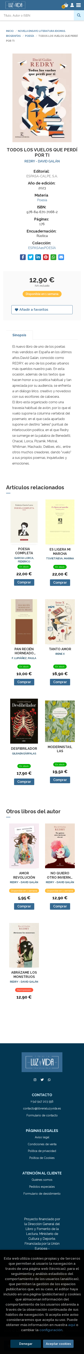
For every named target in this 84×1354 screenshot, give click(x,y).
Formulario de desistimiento (42, 1193)
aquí (71, 1325)
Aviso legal (42, 1137)
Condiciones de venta (42, 1144)
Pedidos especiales (42, 1186)
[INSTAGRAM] (35, 1080)
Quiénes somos (42, 1179)
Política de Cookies (42, 1158)
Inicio (10, 31)
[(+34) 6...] (49, 1080)
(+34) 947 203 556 (42, 1101)
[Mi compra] (66, 5)
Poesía (30, 36)
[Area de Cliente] (72, 5)
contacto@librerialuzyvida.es (42, 1108)
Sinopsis (19, 335)
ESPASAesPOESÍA (42, 248)
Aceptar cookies (58, 1344)
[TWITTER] (42, 1080)
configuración (50, 1330)
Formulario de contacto (42, 1115)
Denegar (25, 1344)
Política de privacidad (42, 1151)
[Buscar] (79, 15)
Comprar (24, 582)
